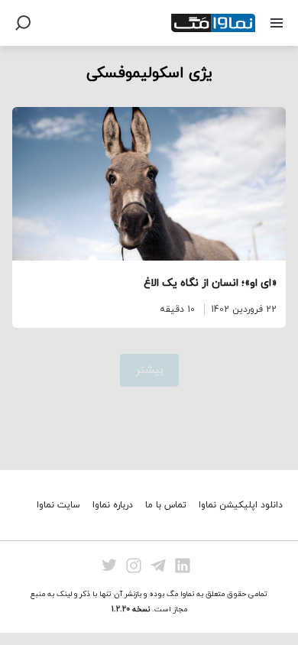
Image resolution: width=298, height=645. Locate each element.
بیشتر (149, 370)
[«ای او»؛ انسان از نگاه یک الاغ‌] (149, 184)
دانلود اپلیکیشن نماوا (241, 505)
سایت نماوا (58, 505)
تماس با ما (165, 505)
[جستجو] (23, 23)
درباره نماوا (112, 505)
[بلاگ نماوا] (213, 23)
